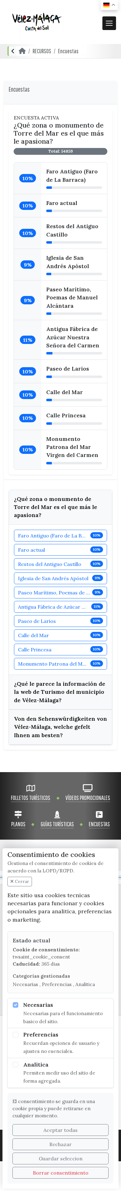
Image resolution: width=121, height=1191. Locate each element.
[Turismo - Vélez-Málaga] (36, 22)
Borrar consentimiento (60, 1173)
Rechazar (60, 1144)
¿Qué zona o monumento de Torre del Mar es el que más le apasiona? (55, 507)
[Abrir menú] (109, 23)
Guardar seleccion (61, 1158)
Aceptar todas (60, 1130)
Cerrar (21, 881)
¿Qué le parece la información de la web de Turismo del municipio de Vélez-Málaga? (59, 692)
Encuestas (68, 50)
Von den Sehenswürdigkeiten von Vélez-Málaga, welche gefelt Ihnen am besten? (60, 727)
